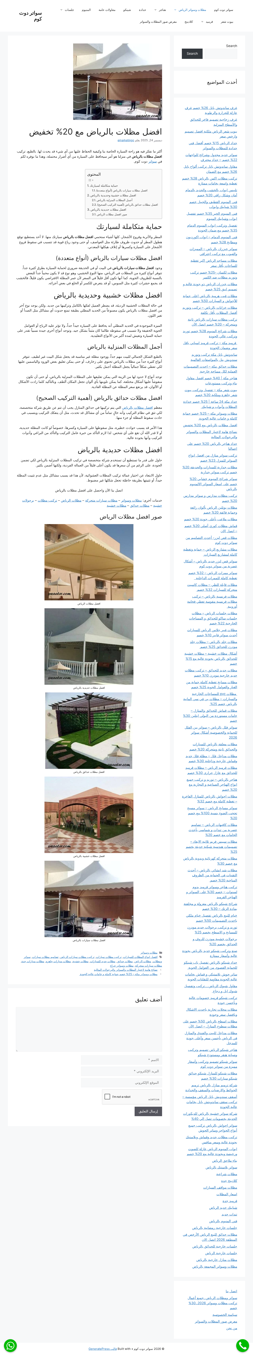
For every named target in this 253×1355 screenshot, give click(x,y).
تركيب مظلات (47, 500)
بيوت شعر (227, 22)
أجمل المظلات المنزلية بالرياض (114, 200)
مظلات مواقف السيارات (220, 1187)
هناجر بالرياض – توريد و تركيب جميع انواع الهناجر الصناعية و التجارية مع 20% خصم (212, 785)
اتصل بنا (231, 1291)
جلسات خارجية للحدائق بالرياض (214, 1246)
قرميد (209, 22)
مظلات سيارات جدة (33, 961)
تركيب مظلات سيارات (109, 957)
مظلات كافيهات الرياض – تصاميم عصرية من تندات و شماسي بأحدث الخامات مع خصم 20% (213, 830)
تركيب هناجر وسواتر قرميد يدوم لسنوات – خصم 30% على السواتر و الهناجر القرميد (211, 892)
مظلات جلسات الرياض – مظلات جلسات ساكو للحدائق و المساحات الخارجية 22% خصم (213, 618)
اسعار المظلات (226, 1194)
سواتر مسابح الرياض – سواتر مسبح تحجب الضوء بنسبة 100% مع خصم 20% (212, 813)
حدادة (142, 10)
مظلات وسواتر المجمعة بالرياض (214, 1266)
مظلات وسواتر (131, 500)
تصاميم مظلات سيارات (45, 957)
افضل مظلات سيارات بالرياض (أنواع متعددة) (121, 190)
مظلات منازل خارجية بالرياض (216, 1260)
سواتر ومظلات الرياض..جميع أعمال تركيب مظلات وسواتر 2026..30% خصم (212, 1303)
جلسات (69, 10)
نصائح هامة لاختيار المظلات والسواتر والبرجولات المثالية (126, 969)
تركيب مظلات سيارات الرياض (77, 957)
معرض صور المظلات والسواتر (158, 22)
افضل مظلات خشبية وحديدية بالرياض (113, 195)
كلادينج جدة (229, 1181)
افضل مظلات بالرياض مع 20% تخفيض (210, 425)
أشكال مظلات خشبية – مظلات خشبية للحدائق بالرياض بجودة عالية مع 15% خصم (210, 659)
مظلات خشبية (116, 506)
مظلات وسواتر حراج (122, 965)
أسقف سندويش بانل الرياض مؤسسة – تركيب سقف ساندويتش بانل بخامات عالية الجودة (209, 1102)
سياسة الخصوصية (224, 1315)
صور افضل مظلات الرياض (112, 214)
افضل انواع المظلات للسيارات (140, 957)
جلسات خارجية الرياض (221, 1253)
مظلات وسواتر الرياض (192, 10)
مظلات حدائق (139, 506)
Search (231, 46)
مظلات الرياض (71, 500)
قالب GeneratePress (103, 1349)
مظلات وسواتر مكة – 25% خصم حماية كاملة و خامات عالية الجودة (118, 974)
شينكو (127, 10)
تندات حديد (229, 1214)
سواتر (152, 161)
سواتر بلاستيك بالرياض (221, 1167)
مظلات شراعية (226, 1174)
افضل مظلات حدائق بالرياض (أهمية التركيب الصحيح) (127, 204)
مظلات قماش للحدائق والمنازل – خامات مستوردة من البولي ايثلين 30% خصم (210, 716)
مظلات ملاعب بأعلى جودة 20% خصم (210, 519)
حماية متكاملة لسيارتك (104, 185)
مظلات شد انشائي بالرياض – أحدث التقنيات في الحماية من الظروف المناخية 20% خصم (212, 875)
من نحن (231, 1328)
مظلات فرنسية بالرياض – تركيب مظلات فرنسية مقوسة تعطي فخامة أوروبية (212, 601)
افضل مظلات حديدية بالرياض (108, 209)
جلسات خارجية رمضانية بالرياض (214, 1228)
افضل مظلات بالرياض (137, 408)
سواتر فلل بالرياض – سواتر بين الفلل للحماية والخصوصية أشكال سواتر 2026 (211, 732)
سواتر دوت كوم (223, 10)
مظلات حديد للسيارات (102, 961)
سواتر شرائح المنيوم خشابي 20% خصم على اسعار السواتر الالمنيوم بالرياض (213, 484)
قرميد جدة (230, 1201)
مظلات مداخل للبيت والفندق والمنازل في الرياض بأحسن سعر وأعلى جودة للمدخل (211, 1038)
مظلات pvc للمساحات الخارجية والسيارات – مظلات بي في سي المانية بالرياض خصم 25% (210, 699)
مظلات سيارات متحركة (101, 500)
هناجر (162, 10)
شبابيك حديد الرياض (223, 1208)
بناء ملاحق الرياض (224, 1161)
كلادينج (189, 22)
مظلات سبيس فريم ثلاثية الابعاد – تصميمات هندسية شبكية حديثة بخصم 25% (211, 847)
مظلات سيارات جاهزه (58, 961)
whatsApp (10, 1345)
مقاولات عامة (107, 10)
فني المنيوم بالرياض (223, 1221)
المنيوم (86, 10)
